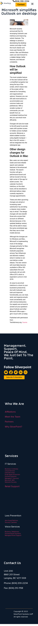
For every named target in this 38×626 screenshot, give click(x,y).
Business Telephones (12, 532)
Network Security (11, 482)
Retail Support (12, 486)
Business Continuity (11, 469)
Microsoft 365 (10, 480)
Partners (9, 421)
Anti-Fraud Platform (11, 520)
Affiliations (10, 411)
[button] (32, 3)
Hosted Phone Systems (13, 534)
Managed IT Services (12, 478)
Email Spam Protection (12, 474)
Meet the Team (12, 416)
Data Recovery (10, 473)
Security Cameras (11, 522)
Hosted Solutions (10, 476)
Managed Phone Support (13, 535)
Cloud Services (10, 471)
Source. (24, 322)
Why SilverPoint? (13, 426)
